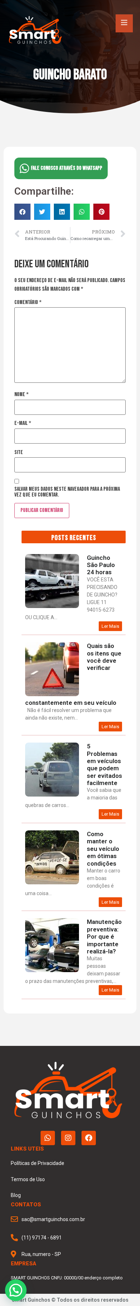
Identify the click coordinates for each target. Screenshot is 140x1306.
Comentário (28, 302)
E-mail (22, 423)
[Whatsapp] (48, 1138)
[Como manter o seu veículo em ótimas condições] (52, 882)
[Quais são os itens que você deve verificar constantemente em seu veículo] (52, 694)
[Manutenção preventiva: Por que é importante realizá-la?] (52, 970)
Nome (21, 395)
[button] (22, 212)
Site (18, 452)
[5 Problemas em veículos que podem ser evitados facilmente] (52, 795)
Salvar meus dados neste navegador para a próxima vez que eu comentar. (67, 492)
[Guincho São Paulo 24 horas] (52, 606)
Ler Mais (110, 626)
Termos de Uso (28, 1179)
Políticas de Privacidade (37, 1163)
